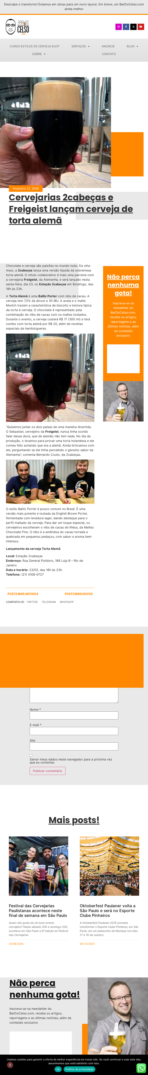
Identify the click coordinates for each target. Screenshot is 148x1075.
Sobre (37, 54)
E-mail (35, 724)
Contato (109, 54)
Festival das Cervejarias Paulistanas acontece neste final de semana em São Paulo (38, 910)
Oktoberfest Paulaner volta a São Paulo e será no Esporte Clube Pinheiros (107, 910)
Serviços (78, 46)
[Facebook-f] (126, 27)
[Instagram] (118, 27)
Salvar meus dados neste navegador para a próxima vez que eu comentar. (71, 761)
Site (32, 740)
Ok (58, 1069)
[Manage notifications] (10, 1065)
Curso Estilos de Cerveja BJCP (34, 46)
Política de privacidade (79, 1069)
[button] (32, 602)
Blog (131, 46)
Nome (35, 709)
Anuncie (108, 46)
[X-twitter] (133, 27)
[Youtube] (141, 27)
